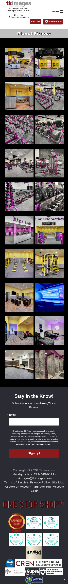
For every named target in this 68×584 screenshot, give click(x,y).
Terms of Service (16, 482)
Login (34, 491)
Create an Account (18, 486)
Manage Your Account (49, 486)
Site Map (58, 482)
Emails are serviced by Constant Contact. (34, 444)
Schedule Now (55, 21)
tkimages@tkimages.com (34, 478)
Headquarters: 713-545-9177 (33, 474)
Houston (19, 15)
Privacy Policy (40, 482)
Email (12, 414)
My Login (36, 21)
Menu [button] (55, 11)
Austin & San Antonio (19, 17)
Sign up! (34, 453)
